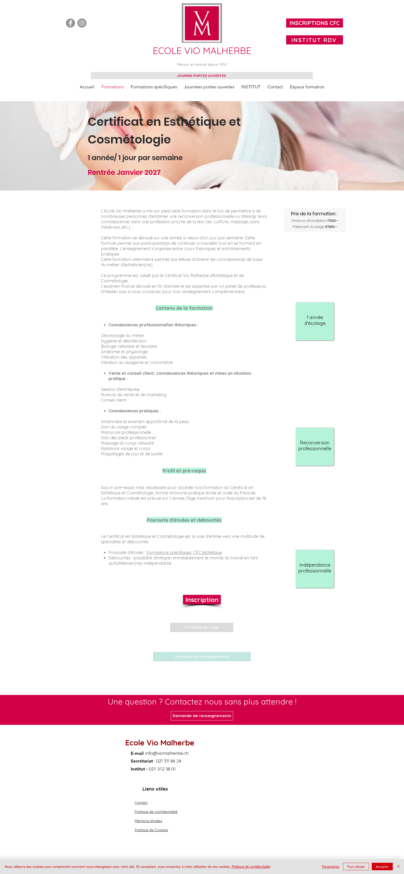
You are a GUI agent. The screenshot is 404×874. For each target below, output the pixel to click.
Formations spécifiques (169, 552)
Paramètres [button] (330, 866)
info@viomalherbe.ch (166, 753)
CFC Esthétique (207, 552)
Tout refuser (356, 866)
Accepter (382, 866)
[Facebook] (70, 23)
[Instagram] (82, 23)
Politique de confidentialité (156, 811)
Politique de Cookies (151, 830)
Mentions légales (148, 821)
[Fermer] (398, 866)
